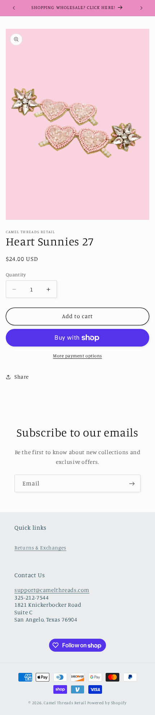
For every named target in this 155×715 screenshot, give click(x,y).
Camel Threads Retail (65, 702)
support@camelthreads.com (51, 590)
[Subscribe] (132, 483)
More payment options (77, 355)
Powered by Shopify (107, 702)
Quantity (16, 274)
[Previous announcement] (14, 8)
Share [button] (21, 377)
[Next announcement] (141, 8)
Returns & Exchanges (40, 547)
